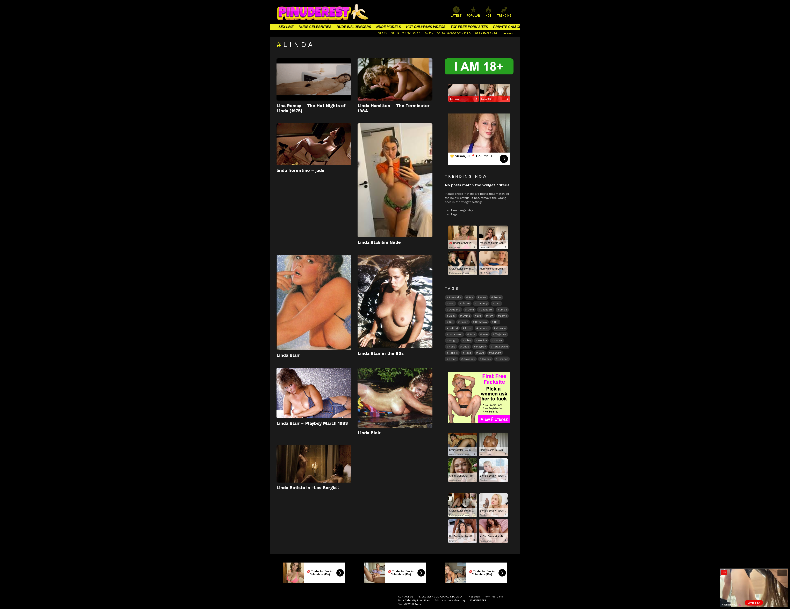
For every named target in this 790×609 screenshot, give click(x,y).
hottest (453, 328)
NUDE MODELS (388, 27)
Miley (468, 340)
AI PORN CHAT (487, 33)
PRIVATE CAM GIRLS (510, 27)
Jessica (501, 328)
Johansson (455, 334)
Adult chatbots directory (450, 600)
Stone (452, 359)
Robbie (453, 352)
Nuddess (474, 596)
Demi (470, 309)
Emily (452, 315)
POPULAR (473, 15)
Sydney (486, 359)
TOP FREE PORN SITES (469, 27)
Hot (496, 322)
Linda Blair (288, 355)
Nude (452, 346)
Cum (497, 303)
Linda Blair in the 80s (381, 353)
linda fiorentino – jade (300, 170)
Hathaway (481, 322)
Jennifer (484, 328)
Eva (479, 315)
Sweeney (469, 359)
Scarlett (496, 352)
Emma (466, 315)
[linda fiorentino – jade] (313, 144)
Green (464, 322)
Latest (456, 15)
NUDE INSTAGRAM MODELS (448, 33)
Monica (482, 340)
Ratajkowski (500, 346)
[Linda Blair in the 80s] (395, 301)
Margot (453, 340)
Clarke (466, 303)
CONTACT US (405, 596)
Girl (451, 322)
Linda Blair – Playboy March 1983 (312, 423)
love (485, 334)
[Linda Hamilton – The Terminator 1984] (395, 79)
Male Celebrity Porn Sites (414, 600)
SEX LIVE (286, 27)
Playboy (481, 346)
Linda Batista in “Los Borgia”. (307, 487)
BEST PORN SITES (406, 33)
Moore (498, 340)
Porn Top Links (494, 596)
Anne (483, 297)
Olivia (465, 346)
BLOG (382, 33)
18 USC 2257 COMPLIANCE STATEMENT (441, 596)
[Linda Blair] (313, 302)
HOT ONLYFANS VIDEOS (425, 27)
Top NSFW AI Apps (409, 604)
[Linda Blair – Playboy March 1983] (313, 393)
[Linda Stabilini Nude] (395, 180)
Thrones (503, 359)
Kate (472, 334)
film (490, 315)
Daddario (454, 309)
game (503, 315)
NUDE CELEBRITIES (315, 27)
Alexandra (455, 297)
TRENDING (504, 15)
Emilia (503, 309)
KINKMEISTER (478, 600)
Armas (497, 297)
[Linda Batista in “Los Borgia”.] (313, 464)
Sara (481, 352)
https (468, 328)
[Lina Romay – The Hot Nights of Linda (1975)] (313, 79)
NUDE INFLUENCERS (354, 27)
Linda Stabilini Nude (379, 242)
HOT (488, 15)
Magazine (500, 334)
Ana (470, 297)
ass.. (451, 303)
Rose (468, 352)
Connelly (482, 303)
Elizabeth (487, 309)
